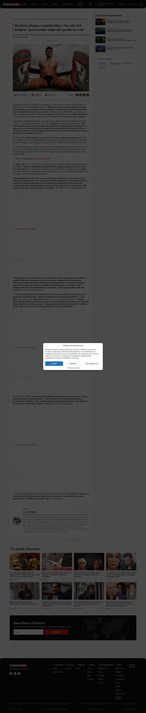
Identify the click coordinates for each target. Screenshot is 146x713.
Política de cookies (73, 367)
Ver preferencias (92, 364)
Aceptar (54, 364)
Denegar (73, 364)
